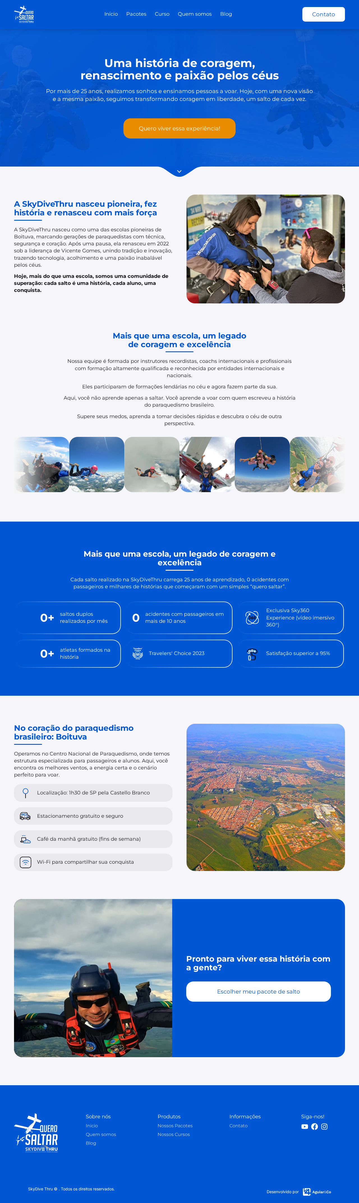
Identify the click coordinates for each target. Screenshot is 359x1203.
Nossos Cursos (174, 1134)
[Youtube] (304, 1126)
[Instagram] (324, 1126)
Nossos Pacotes (175, 1125)
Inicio (92, 1125)
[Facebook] (314, 1126)
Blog (91, 1143)
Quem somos (101, 1134)
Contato (238, 1125)
